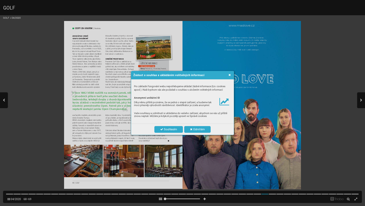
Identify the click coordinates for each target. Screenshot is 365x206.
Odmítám (198, 129)
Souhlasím (170, 129)
